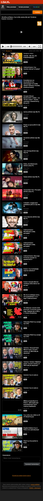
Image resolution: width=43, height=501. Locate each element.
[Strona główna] (5, 2)
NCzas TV (9, 51)
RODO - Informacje (35, 488)
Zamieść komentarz (32, 464)
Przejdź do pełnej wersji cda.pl (21, 475)
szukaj (37, 12)
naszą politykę (35, 484)
